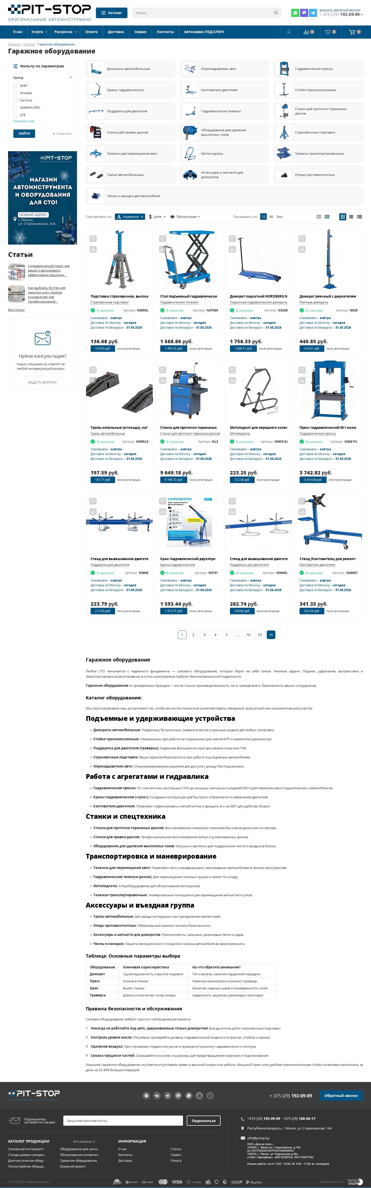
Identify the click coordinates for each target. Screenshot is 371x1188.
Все (279, 216)
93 (260, 634)
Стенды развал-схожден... (27, 1154)
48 (271, 216)
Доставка (116, 32)
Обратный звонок (341, 1095)
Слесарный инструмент (26, 1149)
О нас (17, 32)
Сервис (141, 32)
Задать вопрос (42, 382)
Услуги (37, 32)
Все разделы (82, 1141)
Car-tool (26, 100)
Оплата (91, 32)
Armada (26, 93)
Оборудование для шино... (80, 1149)
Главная (14, 44)
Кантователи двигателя (317, 565)
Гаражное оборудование (78, 1160)
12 (263, 216)
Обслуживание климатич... (80, 1154)
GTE (23, 115)
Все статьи (16, 309)
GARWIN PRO (30, 107)
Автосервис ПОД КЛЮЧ (204, 32)
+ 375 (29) (291, 1096)
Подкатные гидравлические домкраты (258, 302)
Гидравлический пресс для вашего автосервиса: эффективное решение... (49, 270)
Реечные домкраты (314, 302)
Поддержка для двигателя (110, 565)
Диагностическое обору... (27, 1160)
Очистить (64, 133)
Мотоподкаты (240, 433)
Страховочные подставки (109, 302)
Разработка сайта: (332, 1182)
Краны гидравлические (177, 565)
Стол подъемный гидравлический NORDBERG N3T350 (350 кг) (212, 296)
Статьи (176, 1149)
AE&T (24, 86)
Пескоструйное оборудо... (27, 1166)
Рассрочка (63, 32)
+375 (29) (263, 1118)
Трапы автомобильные (108, 433)
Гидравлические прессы (318, 433)
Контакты (165, 32)
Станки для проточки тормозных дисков (190, 433)
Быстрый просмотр (119, 261)
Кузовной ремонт (73, 1166)
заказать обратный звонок (340, 10)
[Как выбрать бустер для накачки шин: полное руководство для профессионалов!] (16, 293)
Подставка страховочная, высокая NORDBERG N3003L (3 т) (140, 296)
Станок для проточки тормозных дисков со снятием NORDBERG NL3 (218, 427)
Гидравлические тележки (179, 302)
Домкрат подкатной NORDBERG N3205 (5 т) (266, 296)
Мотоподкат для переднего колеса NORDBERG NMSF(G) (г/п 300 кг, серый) (292, 427)
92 (249, 634)
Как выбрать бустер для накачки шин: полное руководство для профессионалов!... (46, 294)
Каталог (115, 13)
